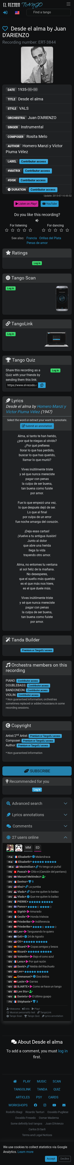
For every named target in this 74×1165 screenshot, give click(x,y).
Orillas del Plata (50, 238)
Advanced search (27, 803)
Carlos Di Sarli (37, 1129)
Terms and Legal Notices (37, 1135)
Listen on (27, 203)
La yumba (35, 886)
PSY (39, 1097)
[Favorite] (5, 28)
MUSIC (41, 1081)
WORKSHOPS (18, 1105)
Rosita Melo (27, 136)
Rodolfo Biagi (14, 1112)
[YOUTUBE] (54, 1105)
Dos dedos (42, 976)
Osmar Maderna (49, 1117)
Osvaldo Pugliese (57, 1112)
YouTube (51, 203)
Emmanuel (24, 976)
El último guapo (41, 996)
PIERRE (22, 901)
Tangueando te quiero (40, 931)
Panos (21, 906)
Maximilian (26, 866)
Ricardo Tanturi (34, 1112)
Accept (51, 1158)
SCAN (57, 1081)
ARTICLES (23, 1097)
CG (19, 941)
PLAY (27, 1081)
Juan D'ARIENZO (32, 117)
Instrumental (25, 127)
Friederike (23, 921)
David (20, 966)
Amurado (35, 911)
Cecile (21, 916)
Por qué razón (37, 961)
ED (38, 847)
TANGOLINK (22, 1089)
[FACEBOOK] (35, 1105)
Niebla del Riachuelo (42, 966)
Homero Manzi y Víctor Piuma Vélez (34, 148)
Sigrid (21, 911)
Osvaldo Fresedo (25, 1117)
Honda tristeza (39, 916)
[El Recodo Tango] (15, 1081)
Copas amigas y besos (44, 946)
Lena (20, 961)
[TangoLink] (37, 866)
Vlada (21, 891)
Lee (19, 931)
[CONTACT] (64, 1105)
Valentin (22, 956)
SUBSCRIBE (39, 771)
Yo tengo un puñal (50, 866)
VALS (18, 108)
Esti (19, 936)
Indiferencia (42, 921)
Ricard (21, 946)
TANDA (42, 1089)
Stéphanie (24, 1001)
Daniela (22, 996)
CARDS (53, 1097)
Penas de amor (37, 243)
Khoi (20, 886)
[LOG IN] (5, 13)
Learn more (25, 1152)
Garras (33, 981)
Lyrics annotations (28, 814)
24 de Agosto (36, 936)
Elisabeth (24, 856)
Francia (31, 238)
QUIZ (56, 1089)
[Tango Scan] (34, 856)
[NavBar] (68, 3)
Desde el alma (25, 99)
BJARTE (22, 986)
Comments (22, 826)
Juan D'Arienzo (54, 1123)
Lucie (20, 981)
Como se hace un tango (47, 986)
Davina (21, 881)
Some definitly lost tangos (26, 1123)
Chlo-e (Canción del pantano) (48, 871)
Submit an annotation (38, 426)
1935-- (22, 89)
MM (28, 847)
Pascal (21, 871)
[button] (17, 13)
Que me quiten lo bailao (44, 891)
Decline (64, 1158)
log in (63, 1051)
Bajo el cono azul (43, 956)
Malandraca (43, 856)
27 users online (25, 837)
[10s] (37, 221)
